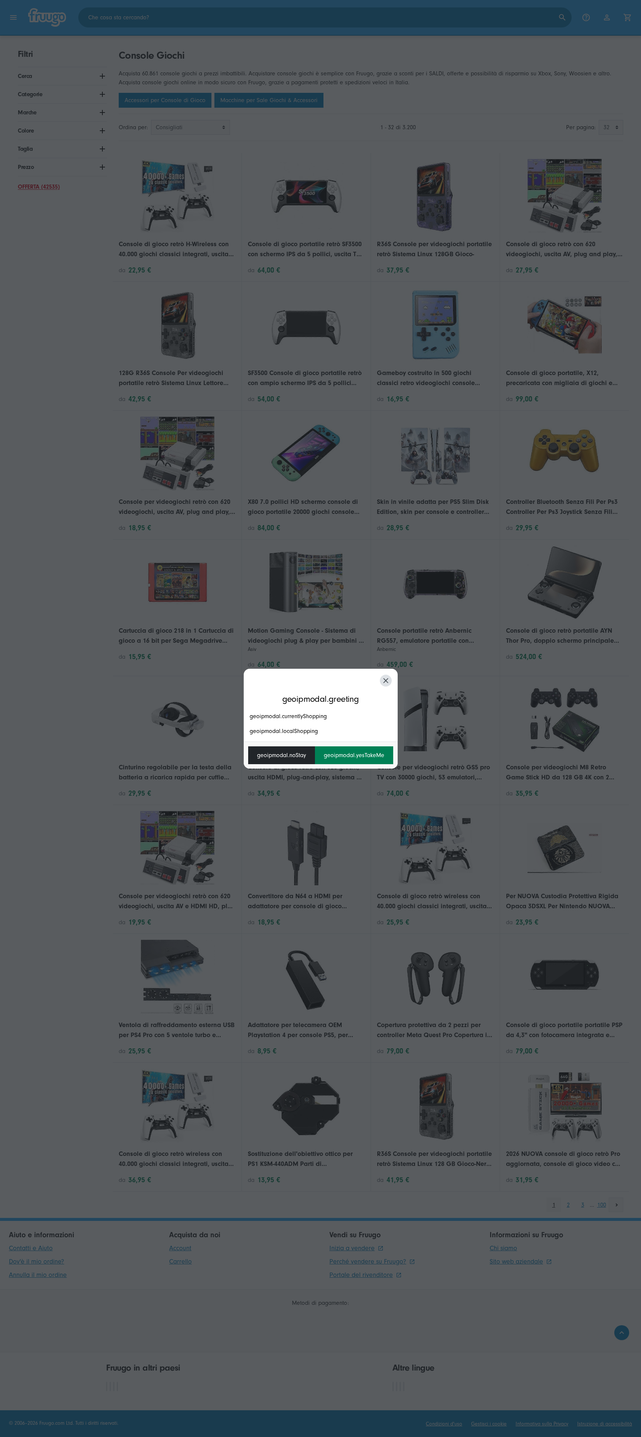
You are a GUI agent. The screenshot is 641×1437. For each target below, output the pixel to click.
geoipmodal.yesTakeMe (354, 755)
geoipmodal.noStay (281, 755)
